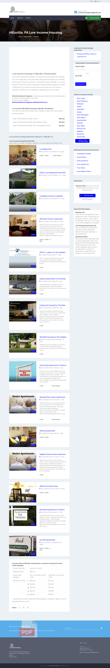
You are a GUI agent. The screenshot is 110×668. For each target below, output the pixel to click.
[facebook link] (19, 607)
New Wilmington (82, 115)
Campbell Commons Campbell (51, 196)
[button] (101, 628)
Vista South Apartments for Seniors (53, 365)
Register (98, 1)
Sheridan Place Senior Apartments (52, 397)
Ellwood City (81, 128)
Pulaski (79, 112)
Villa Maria (80, 109)
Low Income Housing (54, 665)
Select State (79, 66)
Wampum (80, 104)
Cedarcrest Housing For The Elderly (53, 305)
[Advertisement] (39, 61)
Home (12, 18)
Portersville (81, 137)
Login (93, 1)
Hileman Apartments (47, 431)
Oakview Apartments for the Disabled (54, 279)
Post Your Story (88, 195)
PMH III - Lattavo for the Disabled (52, 252)
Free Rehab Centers (84, 171)
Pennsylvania (28, 36)
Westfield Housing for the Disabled (53, 337)
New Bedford (81, 120)
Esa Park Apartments (47, 540)
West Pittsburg (82, 101)
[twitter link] (24, 607)
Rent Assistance (82, 161)
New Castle (81, 98)
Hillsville (36, 36)
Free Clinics (81, 168)
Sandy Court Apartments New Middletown (56, 173)
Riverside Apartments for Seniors (52, 510)
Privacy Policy (13, 656)
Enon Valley (81, 126)
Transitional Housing (84, 153)
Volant (79, 106)
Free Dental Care (83, 164)
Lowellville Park (45, 149)
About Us (20, 18)
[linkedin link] (28, 607)
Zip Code (78, 76)
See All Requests (87, 199)
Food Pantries (81, 157)
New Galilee (81, 117)
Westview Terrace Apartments (51, 219)
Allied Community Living (49, 486)
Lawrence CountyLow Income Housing (83, 141)
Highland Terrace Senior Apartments (53, 454)
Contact (28, 18)
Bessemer (80, 134)
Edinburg (80, 131)
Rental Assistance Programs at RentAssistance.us (29, 102)
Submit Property (94, 18)
